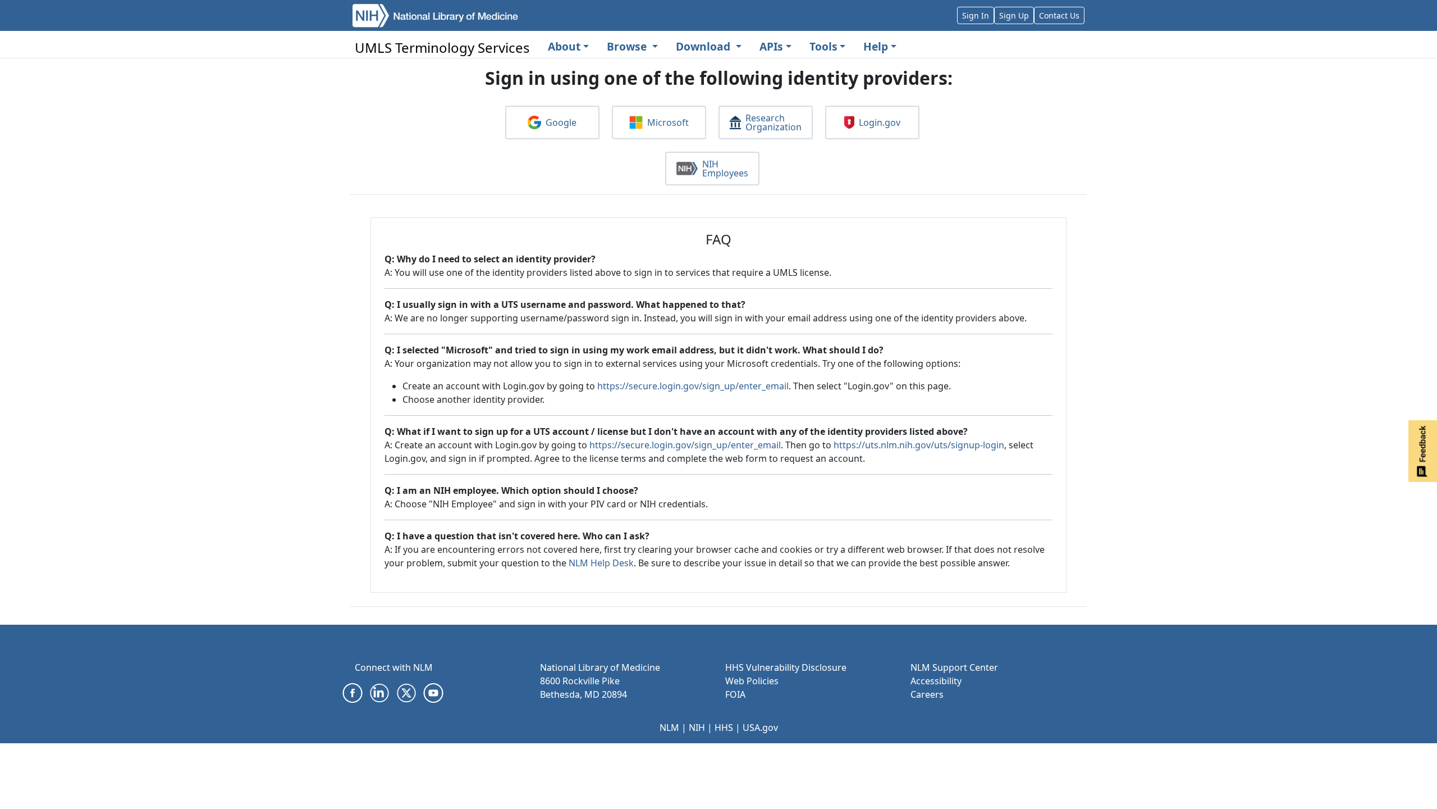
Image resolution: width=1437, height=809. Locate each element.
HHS (724, 727)
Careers (927, 694)
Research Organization (773, 122)
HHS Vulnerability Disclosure (785, 667)
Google (561, 122)
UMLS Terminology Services (442, 47)
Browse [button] (628, 46)
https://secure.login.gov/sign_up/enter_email (693, 386)
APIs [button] (771, 46)
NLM (669, 727)
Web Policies (752, 681)
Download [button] (704, 46)
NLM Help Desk (601, 563)
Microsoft (668, 122)
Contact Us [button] (1059, 15)
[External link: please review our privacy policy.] (352, 692)
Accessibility (936, 681)
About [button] (564, 46)
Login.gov (879, 122)
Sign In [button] (975, 15)
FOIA (735, 694)
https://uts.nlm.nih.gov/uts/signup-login (919, 445)
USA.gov (760, 727)
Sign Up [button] (1014, 15)
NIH (697, 727)
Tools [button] (823, 46)
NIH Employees (725, 168)
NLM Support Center (954, 667)
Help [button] (875, 46)
